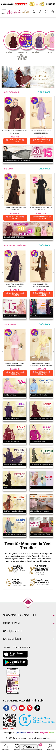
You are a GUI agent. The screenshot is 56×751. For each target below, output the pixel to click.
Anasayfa (5, 749)
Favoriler (17, 749)
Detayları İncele (19, 583)
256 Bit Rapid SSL (19, 569)
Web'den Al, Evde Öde (42, 570)
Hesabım (50, 749)
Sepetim (39, 747)
